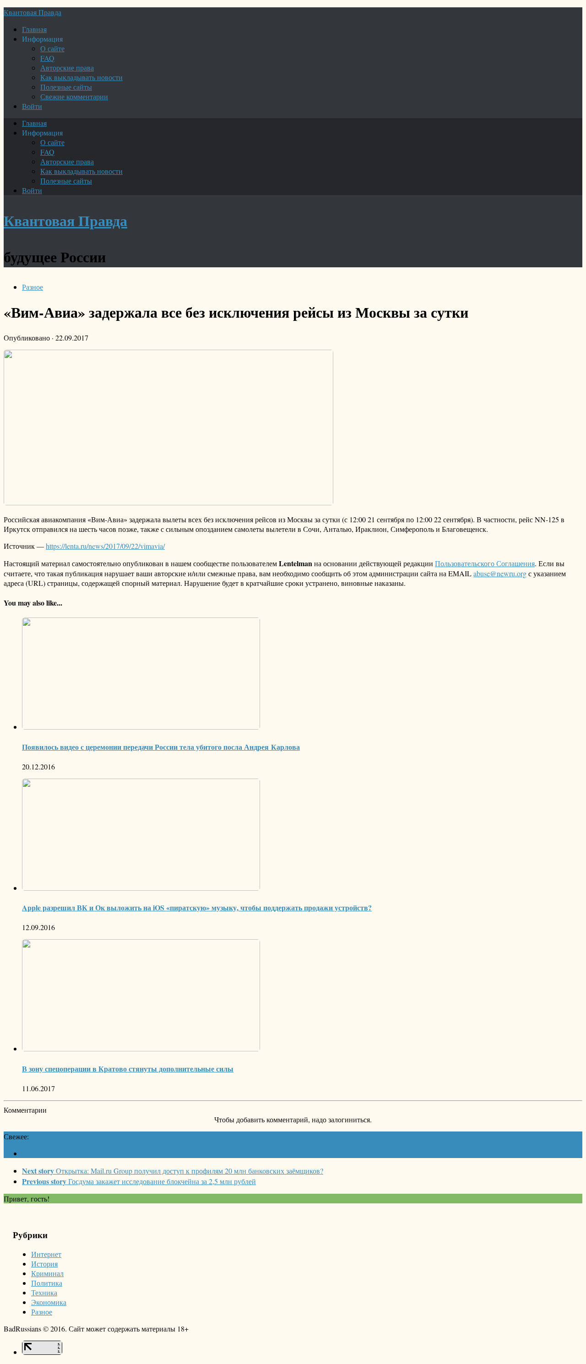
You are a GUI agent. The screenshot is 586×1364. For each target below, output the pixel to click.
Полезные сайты (66, 87)
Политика (46, 1283)
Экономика (48, 1302)
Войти (32, 106)
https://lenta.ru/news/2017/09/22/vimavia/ (105, 546)
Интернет (46, 1254)
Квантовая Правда (32, 12)
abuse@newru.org (499, 573)
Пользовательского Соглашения (485, 563)
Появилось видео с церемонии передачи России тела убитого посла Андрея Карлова (161, 747)
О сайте (52, 48)
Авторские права (67, 67)
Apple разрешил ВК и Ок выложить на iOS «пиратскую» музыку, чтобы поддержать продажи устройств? (197, 907)
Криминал (47, 1273)
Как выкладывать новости (81, 77)
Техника (44, 1292)
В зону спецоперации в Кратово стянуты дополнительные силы (127, 1068)
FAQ (47, 58)
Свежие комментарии (74, 96)
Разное (32, 287)
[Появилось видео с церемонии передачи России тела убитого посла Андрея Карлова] (141, 726)
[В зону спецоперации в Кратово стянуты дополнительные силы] (141, 1048)
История (44, 1263)
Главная (34, 29)
